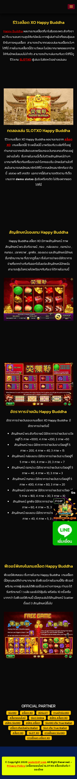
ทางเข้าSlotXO (61, 713)
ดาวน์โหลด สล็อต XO (38, 738)
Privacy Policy (16, 766)
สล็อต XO (27, 713)
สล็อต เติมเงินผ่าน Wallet (24, 728)
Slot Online (37, 718)
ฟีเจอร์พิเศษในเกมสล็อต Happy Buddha (38, 566)
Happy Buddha (13, 31)
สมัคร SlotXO (12, 723)
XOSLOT (43, 713)
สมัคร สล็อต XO (58, 718)
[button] (71, 6)
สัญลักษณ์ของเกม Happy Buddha (38, 232)
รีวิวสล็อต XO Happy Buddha (38, 22)
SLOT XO (34, 733)
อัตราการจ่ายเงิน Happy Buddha (38, 412)
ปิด (73, 492)
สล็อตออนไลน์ (17, 718)
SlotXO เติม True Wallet (58, 723)
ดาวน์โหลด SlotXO (54, 733)
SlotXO (12, 713)
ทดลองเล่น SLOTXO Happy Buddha (38, 131)
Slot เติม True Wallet (55, 728)
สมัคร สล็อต (33, 723)
